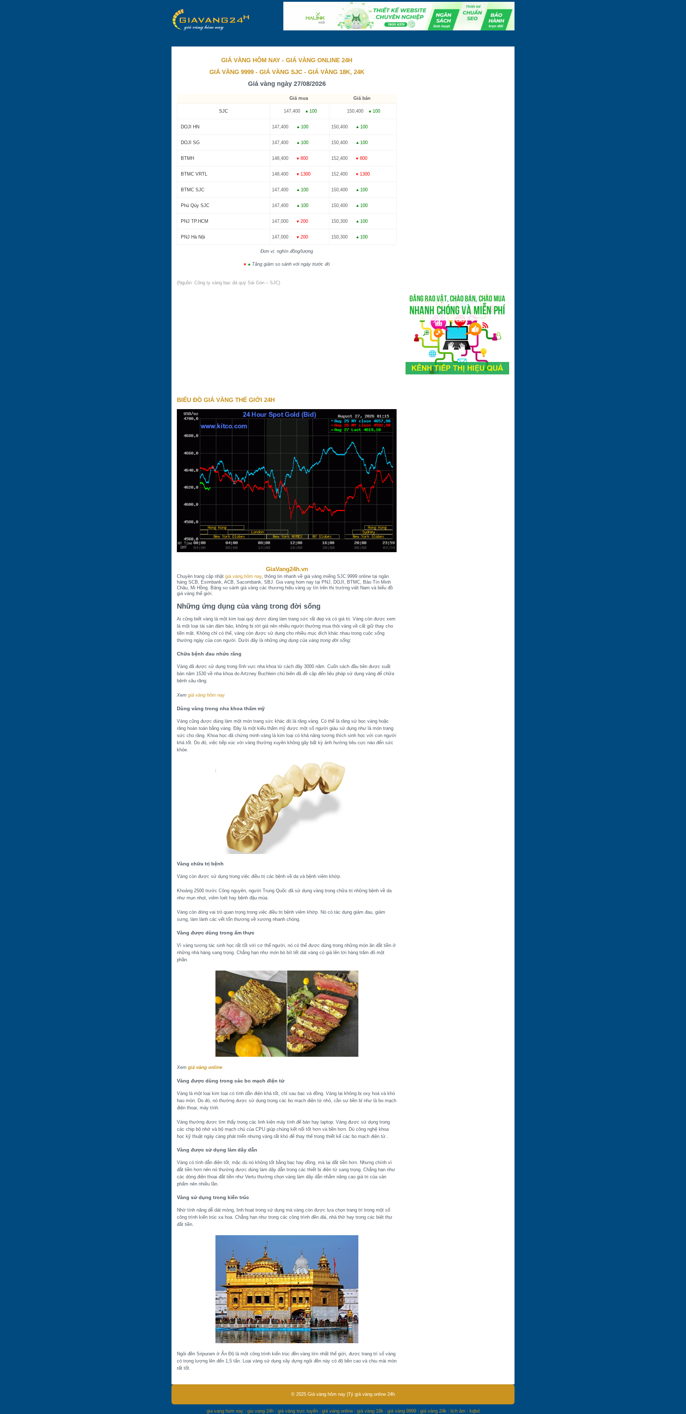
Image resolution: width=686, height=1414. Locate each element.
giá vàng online (205, 1067)
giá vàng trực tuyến (298, 1411)
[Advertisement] (287, 341)
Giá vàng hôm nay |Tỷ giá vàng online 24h (351, 1394)
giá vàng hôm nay (243, 576)
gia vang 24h (260, 1411)
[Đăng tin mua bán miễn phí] (457, 372)
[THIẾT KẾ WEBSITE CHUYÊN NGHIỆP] (398, 28)
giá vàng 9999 (401, 1411)
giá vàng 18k (370, 1411)
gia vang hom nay (225, 1411)
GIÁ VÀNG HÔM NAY (250, 60)
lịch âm (458, 1411)
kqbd (474, 1411)
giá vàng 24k (433, 1411)
